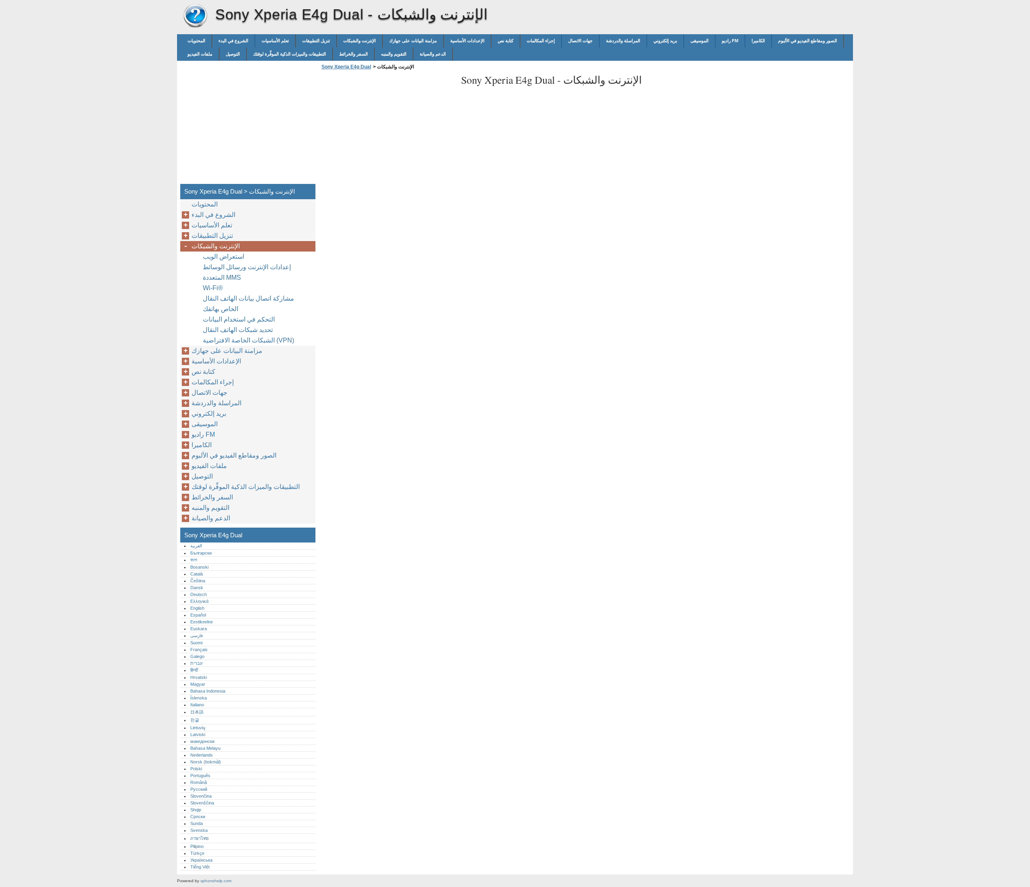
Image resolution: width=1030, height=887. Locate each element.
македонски (202, 741)
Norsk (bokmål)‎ (205, 761)
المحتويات (196, 40)
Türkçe (197, 853)
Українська (201, 860)
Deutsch (198, 594)
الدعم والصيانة (433, 54)
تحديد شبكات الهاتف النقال (238, 329)
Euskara (198, 628)
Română (198, 782)
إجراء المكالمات (541, 40)
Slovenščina (202, 802)
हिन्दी (194, 670)
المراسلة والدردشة (623, 40)
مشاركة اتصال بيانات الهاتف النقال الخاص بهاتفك (248, 303)
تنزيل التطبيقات (316, 40)
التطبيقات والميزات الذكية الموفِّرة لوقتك (289, 54)
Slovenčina (201, 796)
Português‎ (200, 775)
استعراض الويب (223, 256)
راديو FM (730, 40)
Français (199, 649)
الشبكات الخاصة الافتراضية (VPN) (248, 340)
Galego (197, 656)
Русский (198, 789)
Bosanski (199, 567)
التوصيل (233, 54)
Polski (196, 768)
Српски (197, 816)
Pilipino (197, 846)
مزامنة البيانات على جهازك (413, 40)
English (197, 608)
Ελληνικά (199, 601)
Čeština (197, 580)
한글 (194, 720)
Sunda (196, 823)
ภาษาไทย (199, 838)
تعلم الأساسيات (275, 40)
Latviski (197, 734)
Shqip (195, 809)
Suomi (196, 642)
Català (196, 573)
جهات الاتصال (580, 40)
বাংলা (193, 559)
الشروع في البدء (233, 40)
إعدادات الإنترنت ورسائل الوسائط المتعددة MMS (247, 272)
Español (198, 615)
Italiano (197, 704)
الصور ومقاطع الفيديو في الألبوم (807, 40)
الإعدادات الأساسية (467, 40)
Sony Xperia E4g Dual (195, 16)
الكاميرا (758, 40)
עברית (196, 663)
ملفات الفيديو (199, 54)
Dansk (196, 587)
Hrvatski (198, 677)
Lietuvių (197, 727)
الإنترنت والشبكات (359, 40)
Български (201, 553)
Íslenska (198, 697)
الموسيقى (699, 40)
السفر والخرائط (353, 54)
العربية (196, 545)
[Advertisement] (387, 129)
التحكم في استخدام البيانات (239, 319)
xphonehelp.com (215, 881)
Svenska (199, 830)
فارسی (196, 635)
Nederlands (201, 755)
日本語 (197, 712)
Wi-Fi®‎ (213, 288)
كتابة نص (505, 40)
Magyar (197, 684)
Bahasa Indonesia (207, 691)
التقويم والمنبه (393, 54)
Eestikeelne (201, 621)
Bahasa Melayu (205, 748)
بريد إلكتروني (665, 40)
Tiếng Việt (200, 866)
